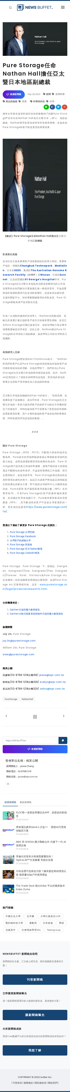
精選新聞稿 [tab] (10, 802)
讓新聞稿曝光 (35, 1015)
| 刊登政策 (17, 1083)
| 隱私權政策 (40, 1083)
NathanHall (27, 699)
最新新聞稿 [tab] (25, 802)
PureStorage (11, 699)
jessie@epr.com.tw (28, 776)
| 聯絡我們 (52, 1083)
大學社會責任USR (50, 916)
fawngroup (54, 929)
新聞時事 (60, 94)
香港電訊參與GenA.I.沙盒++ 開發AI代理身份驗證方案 (41, 828)
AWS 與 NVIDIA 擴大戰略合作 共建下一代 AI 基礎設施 (41, 843)
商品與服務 (12, 101)
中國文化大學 (13, 916)
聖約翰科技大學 (14, 922)
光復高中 (11, 929)
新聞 (48, 94)
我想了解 (35, 1050)
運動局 (33, 922)
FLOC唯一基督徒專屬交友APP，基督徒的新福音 (41, 814)
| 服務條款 (28, 1083)
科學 (51, 101)
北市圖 (30, 916)
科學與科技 (39, 101)
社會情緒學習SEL (31, 929)
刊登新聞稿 (35, 979)
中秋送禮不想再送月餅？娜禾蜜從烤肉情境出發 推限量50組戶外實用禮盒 (41, 872)
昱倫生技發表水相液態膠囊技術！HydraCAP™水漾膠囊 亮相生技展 (35, 858)
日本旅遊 (48, 922)
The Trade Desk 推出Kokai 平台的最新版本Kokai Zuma (40, 887)
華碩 (61, 922)
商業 (24, 101)
